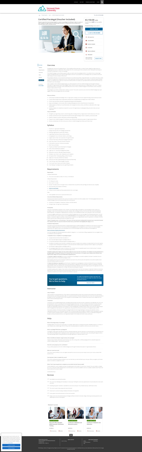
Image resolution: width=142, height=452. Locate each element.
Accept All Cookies (11, 445)
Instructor (41, 72)
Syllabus (40, 67)
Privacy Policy (72, 449)
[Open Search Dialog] (102, 2)
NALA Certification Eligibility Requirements (56, 230)
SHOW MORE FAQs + (51, 371)
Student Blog (95, 440)
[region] (11, 442)
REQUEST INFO (98, 58)
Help (84, 443)
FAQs (40, 74)
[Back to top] (71, 439)
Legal (50, 15)
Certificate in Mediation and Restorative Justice (75, 423)
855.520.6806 (41, 85)
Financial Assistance (87, 442)
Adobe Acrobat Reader (53, 188)
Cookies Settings (11, 447)
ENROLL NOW (94, 29)
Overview (40, 65)
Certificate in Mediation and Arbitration (94, 423)
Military (85, 440)
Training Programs (44, 15)
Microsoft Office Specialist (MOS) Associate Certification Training (56, 424)
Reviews (40, 77)
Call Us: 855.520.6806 (98, 15)
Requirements (41, 70)
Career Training (64, 440)
